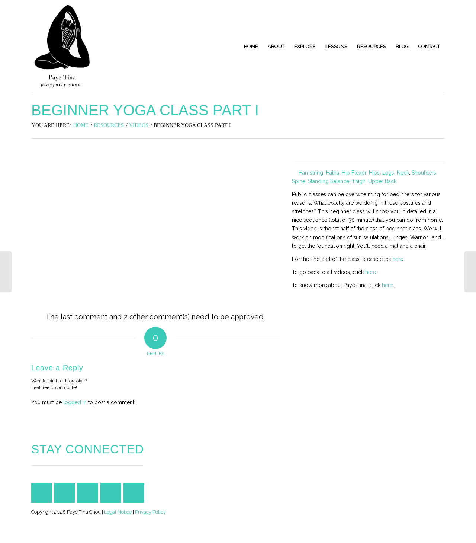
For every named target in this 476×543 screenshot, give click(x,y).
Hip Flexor (354, 173)
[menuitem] (251, 46)
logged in (75, 402)
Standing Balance (328, 181)
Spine (298, 181)
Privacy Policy (150, 512)
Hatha (332, 173)
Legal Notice (118, 512)
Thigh (359, 181)
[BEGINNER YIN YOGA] (6, 271)
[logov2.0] (62, 46)
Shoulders (424, 173)
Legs (388, 173)
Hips (374, 173)
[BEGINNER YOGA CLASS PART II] (470, 271)
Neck (403, 173)
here (397, 259)
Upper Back (382, 181)
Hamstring (311, 173)
